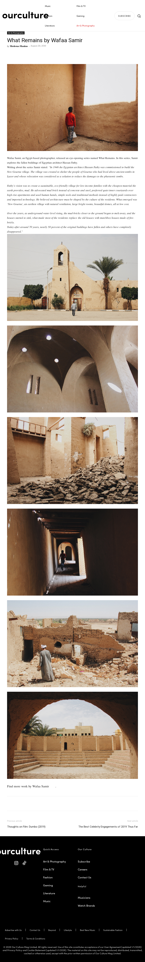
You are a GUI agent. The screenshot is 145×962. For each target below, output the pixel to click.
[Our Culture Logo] (25, 15)
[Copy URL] (35, 54)
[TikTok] (24, 863)
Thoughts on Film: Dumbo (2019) (26, 826)
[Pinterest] (18, 54)
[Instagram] (16, 863)
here (52, 786)
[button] (139, 15)
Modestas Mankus (19, 46)
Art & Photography (16, 33)
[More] (43, 54)
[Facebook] (10, 54)
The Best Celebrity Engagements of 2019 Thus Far (108, 826)
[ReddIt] (26, 54)
